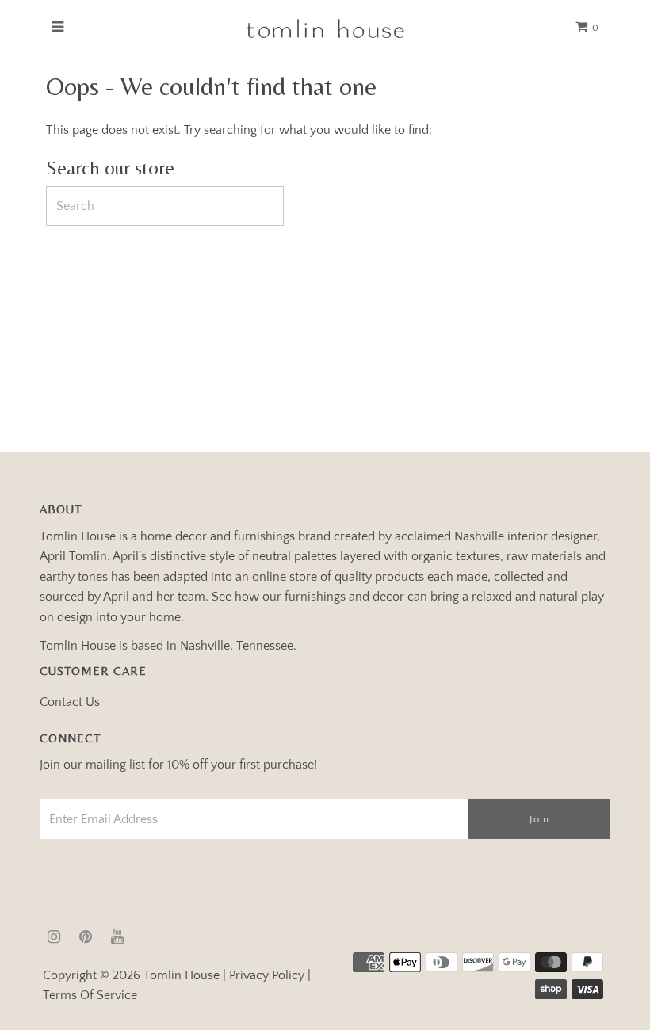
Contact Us (70, 702)
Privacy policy (266, 975)
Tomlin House (181, 975)
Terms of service (90, 995)
